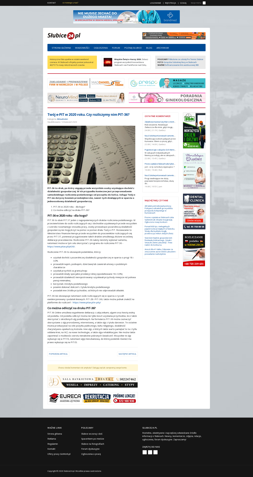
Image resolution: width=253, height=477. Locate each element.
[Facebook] (145, 452)
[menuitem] (61, 47)
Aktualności (62, 119)
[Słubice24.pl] (63, 35)
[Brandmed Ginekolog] (167, 97)
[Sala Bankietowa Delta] (92, 381)
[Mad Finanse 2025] (85, 82)
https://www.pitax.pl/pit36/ (61, 246)
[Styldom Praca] (194, 130)
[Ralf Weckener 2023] (194, 249)
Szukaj (183, 3)
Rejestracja (170, 3)
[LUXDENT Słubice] (194, 170)
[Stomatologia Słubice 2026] (174, 35)
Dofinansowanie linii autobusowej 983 (182, 65)
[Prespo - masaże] (167, 82)
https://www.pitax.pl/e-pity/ (87, 302)
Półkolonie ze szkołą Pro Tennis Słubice (185, 59)
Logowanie (155, 3)
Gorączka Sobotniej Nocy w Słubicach (180, 62)
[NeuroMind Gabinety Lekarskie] (85, 97)
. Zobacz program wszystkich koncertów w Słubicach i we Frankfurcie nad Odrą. (131, 62)
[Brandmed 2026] (126, 16)
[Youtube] (155, 452)
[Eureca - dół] (92, 397)
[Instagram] (150, 452)
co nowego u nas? (70, 2)
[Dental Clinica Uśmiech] (194, 211)
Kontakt (51, 2)
